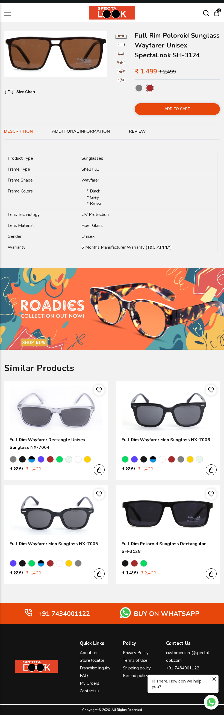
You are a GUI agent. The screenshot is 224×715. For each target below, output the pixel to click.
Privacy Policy (136, 652)
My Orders (89, 683)
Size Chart (25, 92)
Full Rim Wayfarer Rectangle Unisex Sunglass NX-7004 (48, 443)
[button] (99, 469)
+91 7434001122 (182, 668)
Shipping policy (137, 668)
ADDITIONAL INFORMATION (81, 131)
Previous (8, 55)
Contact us (89, 691)
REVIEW (137, 131)
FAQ (84, 675)
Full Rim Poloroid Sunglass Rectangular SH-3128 (164, 547)
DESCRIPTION (18, 131)
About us (88, 652)
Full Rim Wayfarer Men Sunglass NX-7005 (54, 544)
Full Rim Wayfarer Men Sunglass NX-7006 (166, 440)
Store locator (92, 660)
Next (103, 55)
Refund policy (135, 675)
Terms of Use (135, 660)
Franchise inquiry (95, 668)
